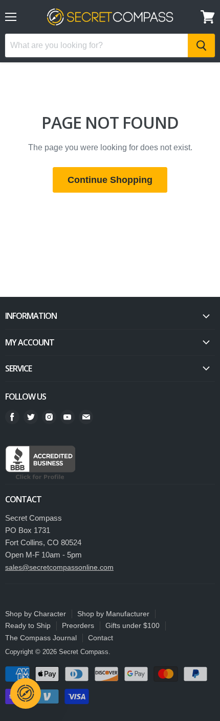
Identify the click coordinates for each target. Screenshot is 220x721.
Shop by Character (35, 614)
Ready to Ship (28, 625)
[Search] (201, 45)
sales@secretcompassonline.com (59, 567)
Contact (100, 638)
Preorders (78, 625)
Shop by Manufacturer (113, 614)
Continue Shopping (110, 180)
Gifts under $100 (132, 625)
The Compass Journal (41, 638)
